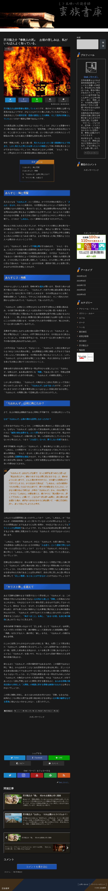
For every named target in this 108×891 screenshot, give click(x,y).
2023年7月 (81, 285)
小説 (35, 711)
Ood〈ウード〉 (91, 77)
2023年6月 (81, 290)
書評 (41, 711)
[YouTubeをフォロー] (37, 775)
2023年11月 (82, 276)
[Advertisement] (37, 733)
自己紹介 (83, 341)
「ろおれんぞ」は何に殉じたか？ (37, 174)
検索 (79, 38)
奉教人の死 (28, 711)
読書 (57, 711)
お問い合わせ (83, 884)
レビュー (18, 711)
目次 (34, 162)
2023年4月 (81, 294)
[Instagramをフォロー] (23, 775)
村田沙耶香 (84, 336)
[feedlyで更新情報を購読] (50, 775)
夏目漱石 (83, 332)
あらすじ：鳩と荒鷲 (32, 167)
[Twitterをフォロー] (10, 775)
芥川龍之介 (9, 711)
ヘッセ (82, 327)
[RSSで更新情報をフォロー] (64, 775)
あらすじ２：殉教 (31, 171)
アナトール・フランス (88, 309)
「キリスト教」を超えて (33, 177)
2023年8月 (81, 281)
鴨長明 (82, 350)
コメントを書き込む (37, 866)
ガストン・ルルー (86, 313)
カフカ (82, 318)
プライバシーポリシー (97, 884)
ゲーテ (82, 323)
